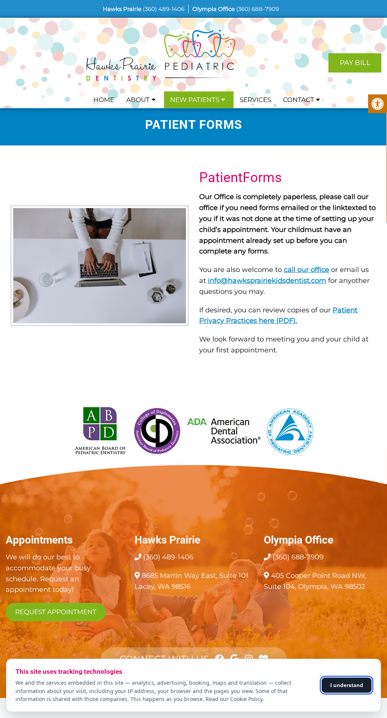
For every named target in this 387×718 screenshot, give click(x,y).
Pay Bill (355, 63)
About (138, 99)
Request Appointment (55, 612)
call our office (306, 270)
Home (103, 99)
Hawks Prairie (123, 8)
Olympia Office (214, 8)
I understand (346, 685)
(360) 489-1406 (163, 8)
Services (255, 99)
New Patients (194, 99)
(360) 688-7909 (257, 8)
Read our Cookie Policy (234, 699)
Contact (298, 99)
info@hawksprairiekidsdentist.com (267, 280)
